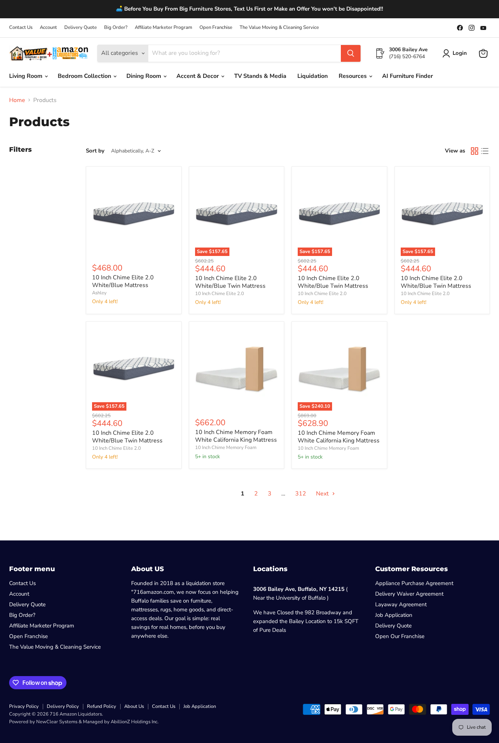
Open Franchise (215, 27)
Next (323, 494)
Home (17, 100)
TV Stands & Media (260, 76)
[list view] (485, 151)
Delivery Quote (80, 27)
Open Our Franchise (399, 636)
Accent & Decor (198, 76)
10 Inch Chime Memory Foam (225, 447)
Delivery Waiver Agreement (409, 593)
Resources (353, 76)
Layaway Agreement (401, 604)
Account (48, 27)
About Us (134, 706)
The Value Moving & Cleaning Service (279, 27)
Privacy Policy (24, 706)
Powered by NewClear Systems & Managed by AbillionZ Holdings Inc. (84, 722)
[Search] (351, 53)
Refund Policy (101, 706)
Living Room (26, 76)
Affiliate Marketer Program (163, 27)
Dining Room (144, 76)
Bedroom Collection (85, 76)
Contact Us (21, 27)
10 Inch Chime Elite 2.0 (219, 293)
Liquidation (312, 76)
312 (300, 494)
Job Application (393, 615)
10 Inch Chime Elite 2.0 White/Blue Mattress (123, 281)
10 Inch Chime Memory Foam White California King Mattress (236, 436)
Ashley (99, 293)
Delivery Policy (63, 706)
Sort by (95, 151)
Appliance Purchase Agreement (414, 583)
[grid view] (474, 151)
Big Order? (115, 27)
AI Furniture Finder (407, 76)
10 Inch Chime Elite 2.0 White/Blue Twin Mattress (230, 282)
